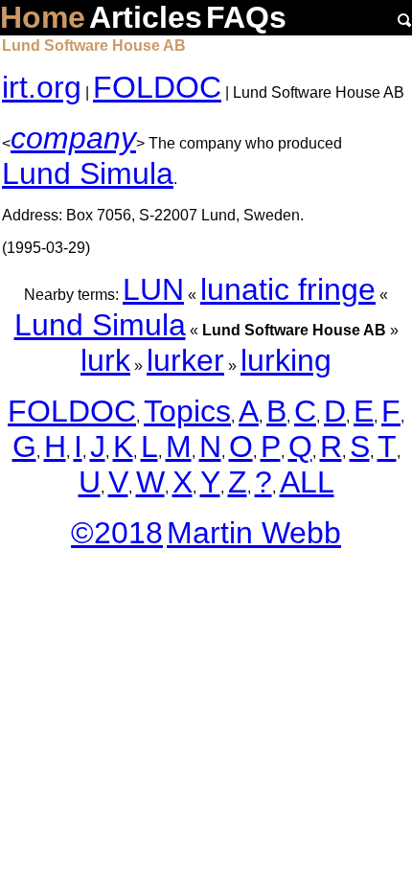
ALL (307, 482)
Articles (145, 17)
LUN (153, 289)
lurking (286, 360)
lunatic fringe (288, 289)
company (73, 138)
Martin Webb (254, 532)
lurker (185, 360)
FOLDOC (157, 87)
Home (42, 17)
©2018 (117, 532)
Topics (187, 411)
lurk (105, 360)
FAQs (246, 17)
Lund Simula (87, 173)
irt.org (41, 87)
